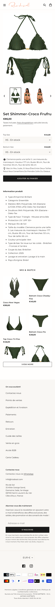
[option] (15, 96)
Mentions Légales (11, 590)
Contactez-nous (13, 393)
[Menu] (4, 5)
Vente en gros (12, 443)
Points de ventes (14, 400)
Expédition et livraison (16, 407)
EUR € (26, 557)
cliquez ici (40, 542)
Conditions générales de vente (29, 590)
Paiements (11, 414)
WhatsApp (28, 474)
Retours (9, 421)
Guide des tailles (14, 436)
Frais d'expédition (25, 123)
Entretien (10, 429)
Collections (33, 592)
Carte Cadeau (12, 457)
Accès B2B (11, 450)
